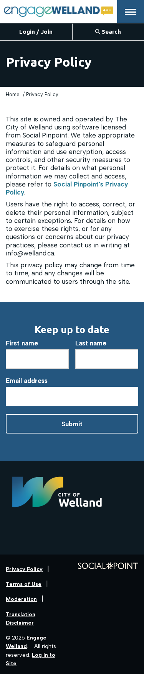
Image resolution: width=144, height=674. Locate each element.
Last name (90, 343)
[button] (130, 11)
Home (13, 94)
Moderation (21, 599)
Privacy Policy (24, 569)
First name (22, 343)
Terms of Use (23, 584)
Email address (27, 380)
